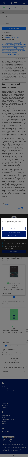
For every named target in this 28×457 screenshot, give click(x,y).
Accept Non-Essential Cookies (14, 232)
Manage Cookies (14, 228)
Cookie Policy (7, 224)
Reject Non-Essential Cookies (14, 235)
